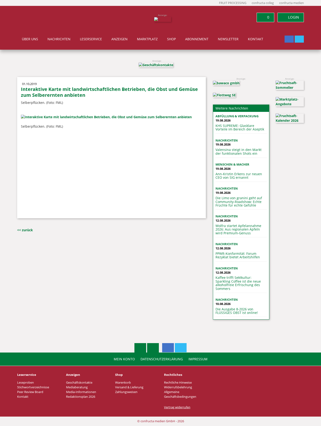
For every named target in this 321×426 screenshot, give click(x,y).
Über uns (30, 39)
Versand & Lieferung (129, 387)
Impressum (197, 359)
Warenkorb (123, 383)
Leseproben (25, 383)
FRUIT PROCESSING (232, 3)
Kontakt (255, 39)
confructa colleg (263, 3)
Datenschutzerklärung (162, 359)
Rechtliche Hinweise (178, 383)
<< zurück (25, 230)
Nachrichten (58, 39)
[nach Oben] (140, 348)
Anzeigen (119, 39)
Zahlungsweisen (126, 392)
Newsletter (228, 39)
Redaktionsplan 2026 (80, 397)
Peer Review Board (30, 392)
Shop (171, 39)
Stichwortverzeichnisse (33, 387)
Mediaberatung (77, 387)
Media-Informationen (81, 392)
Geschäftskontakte (79, 383)
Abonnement (196, 39)
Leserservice (91, 39)
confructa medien (291, 3)
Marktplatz (147, 39)
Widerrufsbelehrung (178, 387)
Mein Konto (124, 359)
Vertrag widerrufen (177, 407)
